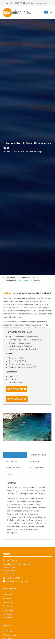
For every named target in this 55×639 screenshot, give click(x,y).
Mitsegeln (37, 277)
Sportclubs (7, 594)
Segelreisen (26, 277)
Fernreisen (7, 617)
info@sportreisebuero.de (36, 3)
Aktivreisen (8, 602)
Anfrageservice (9, 635)
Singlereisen (8, 610)
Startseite (17, 12)
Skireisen (7, 598)
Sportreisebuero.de (10, 277)
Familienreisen (9, 614)
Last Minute (8, 631)
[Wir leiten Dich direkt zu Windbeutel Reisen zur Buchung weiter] (17, 392)
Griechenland (10, 280)
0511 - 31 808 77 (15, 3)
